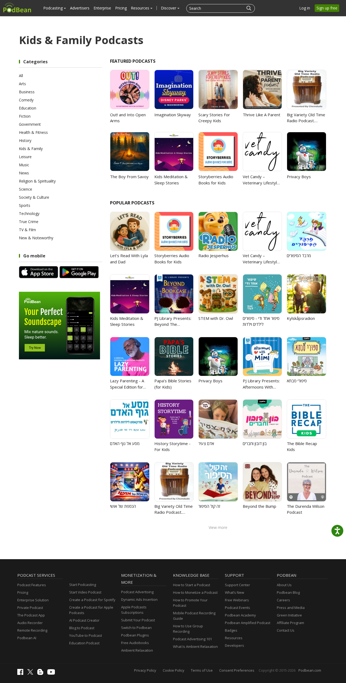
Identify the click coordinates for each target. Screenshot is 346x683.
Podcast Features (31, 584)
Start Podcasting (82, 584)
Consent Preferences (236, 670)
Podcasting (53, 8)
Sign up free (327, 8)
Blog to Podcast (81, 627)
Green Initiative (289, 615)
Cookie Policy (173, 670)
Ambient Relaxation (137, 650)
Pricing (121, 8)
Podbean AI (26, 637)
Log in (304, 8)
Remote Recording (32, 630)
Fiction (25, 116)
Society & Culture (34, 197)
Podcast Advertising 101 (192, 638)
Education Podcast (84, 643)
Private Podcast (30, 607)
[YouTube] (52, 673)
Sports (24, 205)
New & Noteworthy (36, 237)
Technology (29, 213)
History (25, 140)
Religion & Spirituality (37, 181)
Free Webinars (237, 600)
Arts (22, 83)
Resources (140, 8)
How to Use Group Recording (188, 629)
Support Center (237, 584)
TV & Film (27, 229)
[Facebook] (21, 673)
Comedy (26, 99)
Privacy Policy (145, 670)
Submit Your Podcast (138, 620)
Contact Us (285, 630)
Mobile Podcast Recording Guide (194, 616)
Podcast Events (237, 607)
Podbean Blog (288, 592)
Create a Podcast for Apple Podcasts (91, 610)
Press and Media (291, 607)
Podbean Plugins (135, 635)
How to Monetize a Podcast (195, 592)
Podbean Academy (240, 615)
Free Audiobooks (135, 642)
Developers (234, 645)
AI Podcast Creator (84, 620)
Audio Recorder (30, 622)
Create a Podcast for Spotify (92, 599)
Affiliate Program (290, 622)
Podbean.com (309, 670)
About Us (284, 584)
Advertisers (79, 8)
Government (30, 124)
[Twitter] (31, 673)
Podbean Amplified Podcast (247, 622)
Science (25, 189)
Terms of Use (202, 670)
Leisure (25, 156)
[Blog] (41, 673)
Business (27, 91)
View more (218, 527)
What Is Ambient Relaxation (195, 646)
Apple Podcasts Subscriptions (134, 610)
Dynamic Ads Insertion (139, 599)
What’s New (234, 592)
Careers (283, 600)
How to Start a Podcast (191, 584)
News (24, 172)
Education (27, 108)
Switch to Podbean (136, 627)
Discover (169, 8)
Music (24, 164)
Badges (231, 630)
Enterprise (102, 8)
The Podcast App (31, 615)
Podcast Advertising (137, 591)
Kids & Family (31, 148)
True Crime (28, 221)
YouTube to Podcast (85, 635)
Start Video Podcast (85, 592)
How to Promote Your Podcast (190, 603)
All (21, 75)
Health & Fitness (33, 132)
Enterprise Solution (33, 600)
